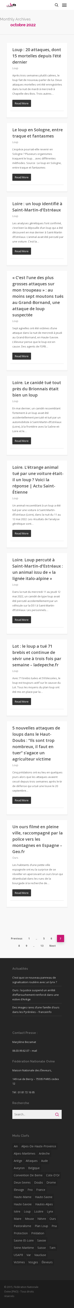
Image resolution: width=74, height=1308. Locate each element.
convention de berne (28, 1175)
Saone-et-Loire (24, 1240)
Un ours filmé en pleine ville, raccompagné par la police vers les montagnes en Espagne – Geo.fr (37, 839)
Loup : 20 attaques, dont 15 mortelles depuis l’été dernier (36, 56)
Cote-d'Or (53, 1175)
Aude (44, 1161)
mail (34, 1050)
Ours (15, 858)
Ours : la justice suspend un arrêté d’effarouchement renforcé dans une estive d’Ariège (35, 994)
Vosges (33, 1262)
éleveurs (47, 1262)
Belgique (34, 1168)
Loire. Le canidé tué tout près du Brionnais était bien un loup (36, 389)
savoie (41, 1240)
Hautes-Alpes (44, 1204)
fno (30, 1190)
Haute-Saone (43, 1197)
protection (21, 1233)
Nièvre (41, 1219)
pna (54, 1226)
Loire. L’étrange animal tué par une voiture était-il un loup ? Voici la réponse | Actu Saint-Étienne (38, 479)
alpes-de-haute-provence (38, 1146)
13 (41, 946)
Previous (16, 938)
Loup (15, 68)
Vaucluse (40, 1255)
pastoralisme (22, 1226)
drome (51, 1182)
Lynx (50, 1211)
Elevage (19, 1190)
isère (17, 1211)
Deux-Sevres (22, 1182)
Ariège (18, 1161)
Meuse (29, 1219)
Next (52, 946)
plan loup (41, 1226)
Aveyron (19, 1168)
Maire (17, 1219)
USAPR (18, 1255)
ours (53, 1219)
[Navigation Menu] (64, 5)
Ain (16, 1146)
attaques (32, 1161)
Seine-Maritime (24, 1248)
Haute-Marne (22, 1197)
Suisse (41, 1248)
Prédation (37, 1233)
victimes (19, 1262)
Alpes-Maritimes (24, 1153)
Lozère (38, 1211)
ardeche (44, 1153)
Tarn (52, 1248)
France (40, 1190)
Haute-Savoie (23, 1204)
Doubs (38, 1182)
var (29, 1255)
